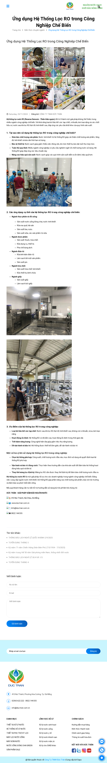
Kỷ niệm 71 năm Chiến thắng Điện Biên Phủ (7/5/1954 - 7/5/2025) (36, 547)
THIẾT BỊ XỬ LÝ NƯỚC (15, 725)
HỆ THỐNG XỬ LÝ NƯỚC (16, 729)
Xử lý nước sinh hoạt (47, 725)
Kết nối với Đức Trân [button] (82, 745)
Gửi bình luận (17, 624)
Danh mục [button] (12, 719)
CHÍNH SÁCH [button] (78, 719)
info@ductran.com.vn (21, 708)
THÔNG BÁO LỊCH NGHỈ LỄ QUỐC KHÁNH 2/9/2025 (30, 538)
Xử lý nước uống (46, 729)
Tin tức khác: (14, 533)
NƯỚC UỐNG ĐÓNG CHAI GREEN (19, 745)
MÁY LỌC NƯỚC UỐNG (16, 737)
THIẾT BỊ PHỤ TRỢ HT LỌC (17, 733)
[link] (20, 503)
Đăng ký (93, 651)
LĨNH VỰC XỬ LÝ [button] (46, 719)
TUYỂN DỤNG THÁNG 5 (18, 542)
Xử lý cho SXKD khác (47, 745)
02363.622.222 (18, 701)
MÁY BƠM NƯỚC (13, 741)
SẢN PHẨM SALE (13, 750)
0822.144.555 (31, 701)
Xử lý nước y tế (45, 733)
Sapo (79, 760)
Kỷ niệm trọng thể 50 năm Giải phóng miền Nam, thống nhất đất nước (38, 552)
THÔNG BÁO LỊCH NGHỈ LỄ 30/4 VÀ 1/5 (25, 557)
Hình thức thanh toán (81, 729)
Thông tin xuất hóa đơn (81, 737)
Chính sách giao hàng (81, 733)
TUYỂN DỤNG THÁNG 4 (18, 562)
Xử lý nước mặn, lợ (47, 741)
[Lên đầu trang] (101, 733)
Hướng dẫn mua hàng (81, 725)
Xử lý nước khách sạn (48, 737)
